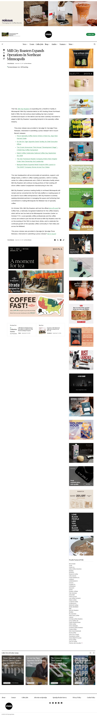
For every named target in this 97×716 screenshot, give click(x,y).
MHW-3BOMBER (73, 606)
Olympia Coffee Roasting (75, 619)
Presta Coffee (73, 629)
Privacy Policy (77, 697)
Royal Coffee (72, 632)
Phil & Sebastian (73, 625)
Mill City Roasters (24, 109)
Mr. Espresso (72, 613)
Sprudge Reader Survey (60, 697)
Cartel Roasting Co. (74, 577)
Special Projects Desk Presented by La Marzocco (13, 34)
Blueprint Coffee (73, 574)
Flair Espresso (73, 593)
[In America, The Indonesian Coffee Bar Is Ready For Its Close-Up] (50, 329)
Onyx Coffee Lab (73, 620)
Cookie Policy (91, 697)
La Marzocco (72, 603)
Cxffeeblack (72, 586)
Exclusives (49, 333)
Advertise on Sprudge (40, 697)
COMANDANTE (73, 581)
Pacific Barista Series (74, 622)
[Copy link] (4, 58)
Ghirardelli (72, 594)
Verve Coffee (72, 639)
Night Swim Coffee (74, 615)
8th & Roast (72, 563)
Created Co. (72, 584)
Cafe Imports (72, 575)
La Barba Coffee (73, 601)
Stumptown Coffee (74, 636)
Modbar (71, 612)
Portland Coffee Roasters (76, 627)
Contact (13, 697)
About (3, 697)
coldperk (71, 579)
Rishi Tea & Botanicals (75, 631)
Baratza (71, 570)
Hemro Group (73, 596)
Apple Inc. (72, 567)
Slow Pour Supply (74, 634)
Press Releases (11, 63)
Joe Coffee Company (75, 598)
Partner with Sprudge (75, 643)
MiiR (70, 608)
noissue (71, 617)
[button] (2, 44)
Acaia (70, 565)
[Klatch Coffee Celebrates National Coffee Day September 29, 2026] (84, 670)
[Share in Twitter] (4, 52)
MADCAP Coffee (73, 605)
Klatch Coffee (72, 600)
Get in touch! (51, 234)
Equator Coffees (73, 591)
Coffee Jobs (25, 697)
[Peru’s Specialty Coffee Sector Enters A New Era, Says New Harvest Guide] (13, 670)
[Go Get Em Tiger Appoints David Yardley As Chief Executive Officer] (37, 670)
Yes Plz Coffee (73, 641)
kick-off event (53, 208)
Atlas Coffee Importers (75, 569)
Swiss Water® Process (75, 637)
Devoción (71, 588)
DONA (71, 589)
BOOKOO (71, 572)
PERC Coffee (72, 624)
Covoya (71, 582)
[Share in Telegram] (4, 55)
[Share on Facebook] (4, 50)
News (19, 333)
